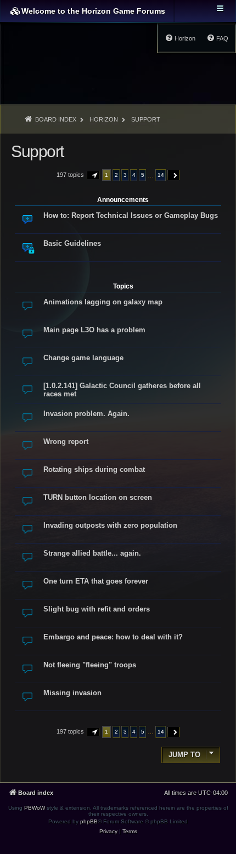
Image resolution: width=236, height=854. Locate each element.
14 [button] (161, 175)
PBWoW (34, 808)
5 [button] (142, 175)
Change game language (83, 358)
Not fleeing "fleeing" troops (89, 665)
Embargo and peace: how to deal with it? (113, 637)
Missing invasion (72, 693)
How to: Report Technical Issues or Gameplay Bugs (130, 215)
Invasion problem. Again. (86, 413)
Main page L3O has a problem (94, 330)
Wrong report (65, 441)
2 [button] (116, 175)
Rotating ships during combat (94, 469)
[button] (93, 175)
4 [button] (134, 175)
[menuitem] (217, 38)
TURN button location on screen (97, 497)
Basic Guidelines (72, 243)
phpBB (89, 821)
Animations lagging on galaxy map (102, 302)
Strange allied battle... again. (92, 553)
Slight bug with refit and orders (96, 609)
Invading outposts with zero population (110, 525)
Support (37, 151)
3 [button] (125, 175)
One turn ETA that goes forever (95, 581)
